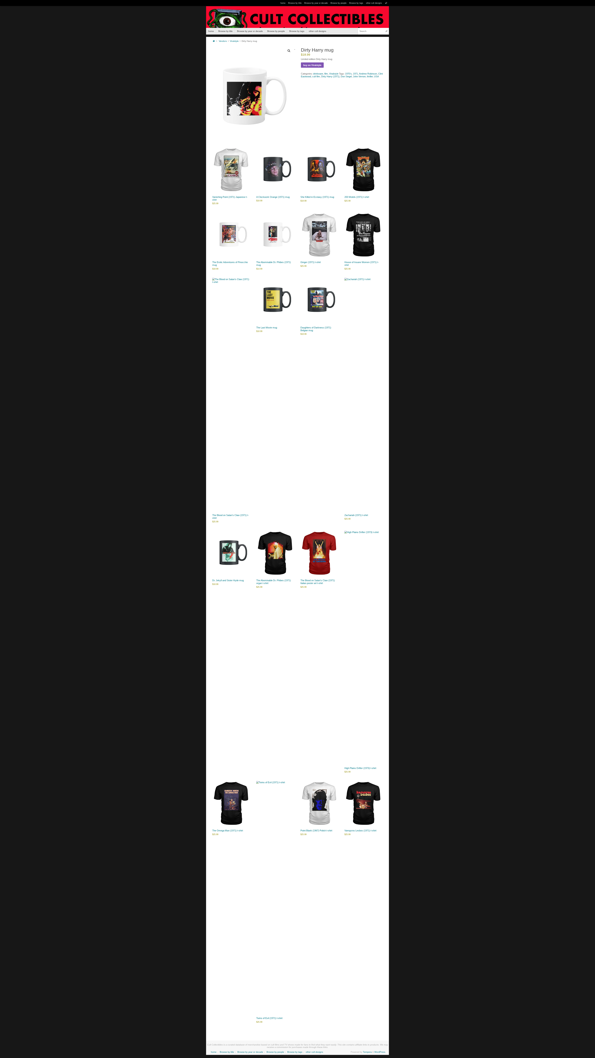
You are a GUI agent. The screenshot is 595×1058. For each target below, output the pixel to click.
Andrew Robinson (368, 73)
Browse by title (295, 3)
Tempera (367, 1052)
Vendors (223, 41)
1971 (355, 73)
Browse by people (338, 3)
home (282, 3)
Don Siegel (346, 76)
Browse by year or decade (316, 3)
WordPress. (380, 1052)
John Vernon (359, 76)
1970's (348, 73)
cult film (316, 76)
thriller (370, 76)
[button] (289, 51)
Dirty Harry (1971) (330, 76)
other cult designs (374, 3)
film (326, 73)
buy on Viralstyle (312, 65)
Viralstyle (234, 41)
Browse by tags (356, 3)
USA (376, 76)
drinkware (318, 73)
